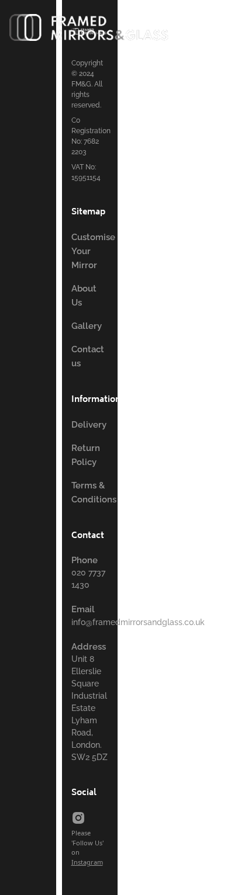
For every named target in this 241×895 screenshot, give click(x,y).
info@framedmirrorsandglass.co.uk (138, 622)
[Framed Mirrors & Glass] (89, 27)
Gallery (86, 326)
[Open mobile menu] (224, 32)
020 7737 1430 (88, 578)
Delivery (88, 424)
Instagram (87, 862)
